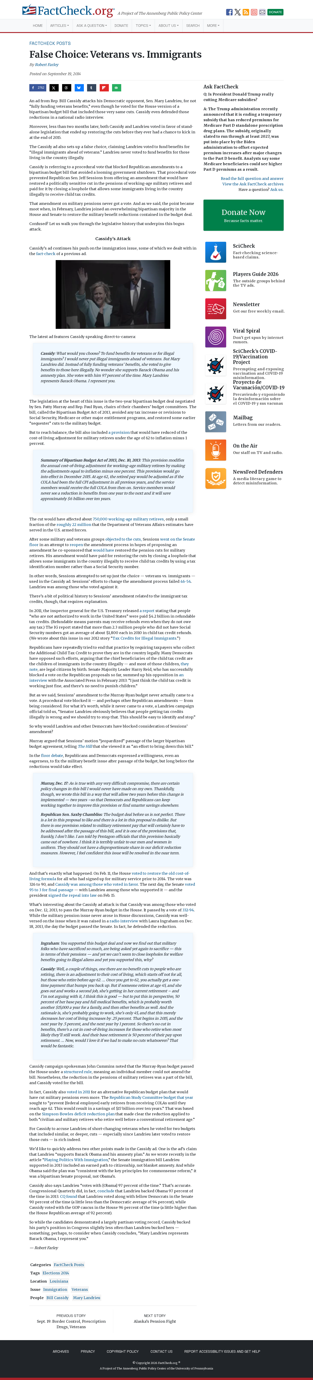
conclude (106, 1191)
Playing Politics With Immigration (76, 1159)
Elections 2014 (56, 1273)
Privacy (88, 1351)
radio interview (124, 921)
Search (193, 25)
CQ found (68, 1196)
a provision (119, 432)
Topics (142, 25)
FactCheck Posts (50, 43)
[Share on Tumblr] (91, 87)
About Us (167, 25)
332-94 (188, 910)
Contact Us (162, 1351)
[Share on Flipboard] (104, 87)
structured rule (78, 1071)
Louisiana (59, 1281)
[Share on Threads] (66, 87)
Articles (58, 25)
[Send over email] (116, 87)
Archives (61, 1351)
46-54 (185, 581)
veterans (80, 1289)
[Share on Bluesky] (79, 87)
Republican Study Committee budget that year (151, 1097)
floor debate (52, 755)
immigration (55, 1289)
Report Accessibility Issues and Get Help (222, 1351)
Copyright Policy (123, 1351)
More (212, 25)
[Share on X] (54, 87)
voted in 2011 (78, 1092)
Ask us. (277, 189)
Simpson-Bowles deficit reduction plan (78, 1114)
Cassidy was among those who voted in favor (96, 884)
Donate (121, 25)
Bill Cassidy (58, 1297)
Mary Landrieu (86, 1297)
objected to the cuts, (123, 539)
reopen (76, 544)
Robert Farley (46, 64)
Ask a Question (90, 25)
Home (38, 25)
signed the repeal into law (72, 895)
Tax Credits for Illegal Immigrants (144, 638)
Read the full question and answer (252, 178)
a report (147, 610)
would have (103, 550)
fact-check (45, 253)
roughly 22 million (74, 524)
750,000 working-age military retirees (128, 519)
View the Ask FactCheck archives (253, 184)
